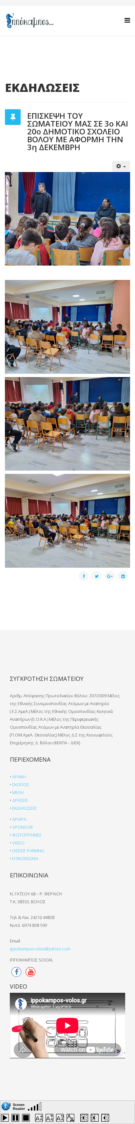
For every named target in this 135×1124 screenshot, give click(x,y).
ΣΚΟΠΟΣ (20, 784)
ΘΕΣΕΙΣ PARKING (28, 851)
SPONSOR (22, 827)
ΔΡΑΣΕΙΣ (20, 800)
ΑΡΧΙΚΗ (19, 777)
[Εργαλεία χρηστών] (121, 166)
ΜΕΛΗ (18, 792)
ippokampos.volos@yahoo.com (40, 949)
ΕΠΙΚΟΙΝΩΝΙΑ (25, 858)
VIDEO (18, 843)
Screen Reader (19, 1106)
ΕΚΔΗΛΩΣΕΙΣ (24, 808)
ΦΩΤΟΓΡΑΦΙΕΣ (27, 835)
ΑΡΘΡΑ (19, 819)
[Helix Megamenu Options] (127, 20)
